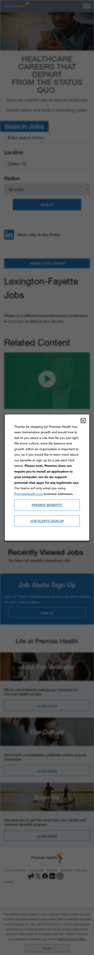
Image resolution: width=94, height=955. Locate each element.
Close (83, 420)
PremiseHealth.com (28, 494)
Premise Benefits (47, 505)
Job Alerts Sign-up (47, 521)
